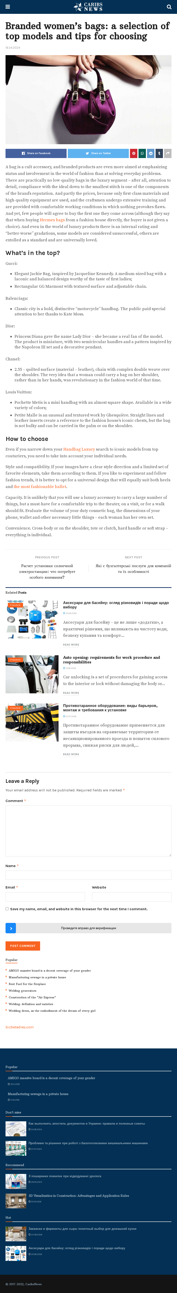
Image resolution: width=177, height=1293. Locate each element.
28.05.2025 (36, 1182)
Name (12, 866)
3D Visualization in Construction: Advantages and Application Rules (79, 1195)
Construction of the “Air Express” (32, 997)
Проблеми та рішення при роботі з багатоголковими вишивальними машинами (88, 1143)
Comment (16, 801)
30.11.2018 (15, 1084)
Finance (15, 605)
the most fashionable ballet (40, 486)
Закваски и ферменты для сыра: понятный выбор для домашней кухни (82, 1228)
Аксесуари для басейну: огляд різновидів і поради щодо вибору (116, 604)
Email (12, 887)
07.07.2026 (70, 716)
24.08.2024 (36, 1129)
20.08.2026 (71, 613)
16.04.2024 (13, 47)
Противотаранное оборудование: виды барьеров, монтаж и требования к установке (110, 707)
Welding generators (22, 990)
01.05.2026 (36, 1201)
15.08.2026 (70, 668)
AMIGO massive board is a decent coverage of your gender (50, 970)
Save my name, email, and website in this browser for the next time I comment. (79, 909)
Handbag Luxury (79, 449)
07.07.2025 (36, 1149)
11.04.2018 (14, 1099)
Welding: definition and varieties (31, 1004)
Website (99, 887)
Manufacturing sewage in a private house (37, 977)
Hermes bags (52, 220)
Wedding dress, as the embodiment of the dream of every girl (52, 1010)
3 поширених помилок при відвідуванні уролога (65, 1176)
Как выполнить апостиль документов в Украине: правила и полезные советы (87, 1123)
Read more (71, 644)
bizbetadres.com (20, 1027)
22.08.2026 (36, 1234)
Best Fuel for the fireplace (27, 984)
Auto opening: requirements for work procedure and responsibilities (111, 659)
